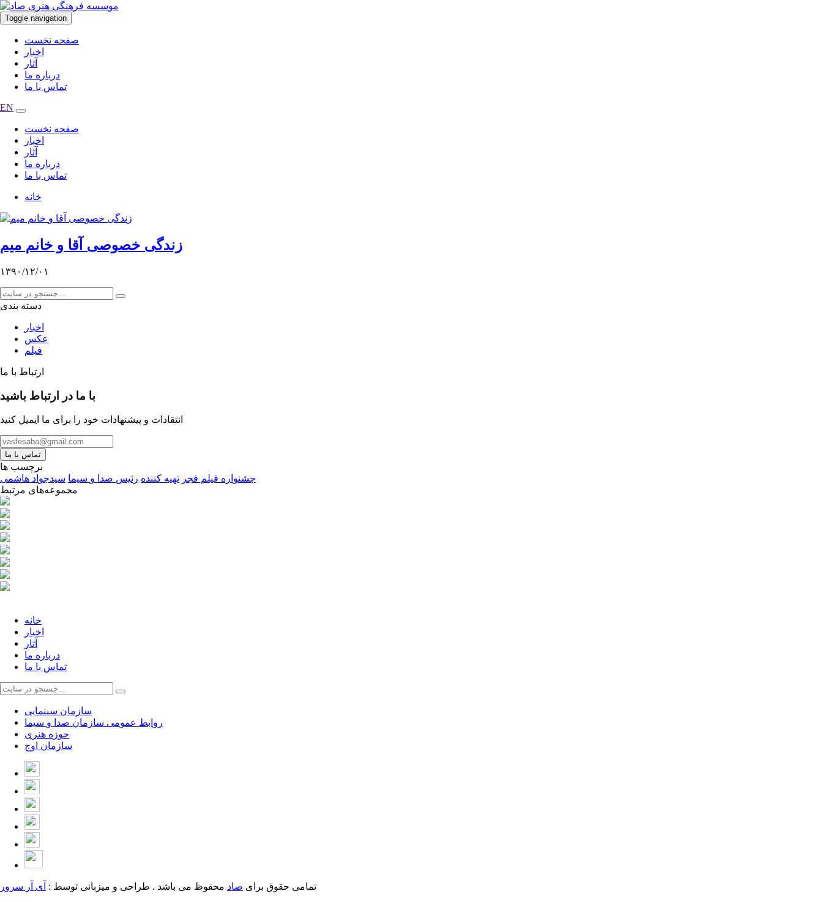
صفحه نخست (51, 40)
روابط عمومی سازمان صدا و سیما (93, 722)
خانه (33, 197)
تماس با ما (45, 86)
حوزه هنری (46, 734)
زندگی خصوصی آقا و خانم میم (91, 245)
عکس (36, 339)
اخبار (34, 52)
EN (6, 107)
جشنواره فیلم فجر (219, 478)
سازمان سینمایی (58, 711)
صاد (235, 886)
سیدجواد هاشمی (32, 478)
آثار (30, 63)
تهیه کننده (160, 478)
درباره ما (42, 75)
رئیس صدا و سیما (103, 478)
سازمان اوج (48, 745)
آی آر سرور (23, 886)
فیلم (33, 350)
